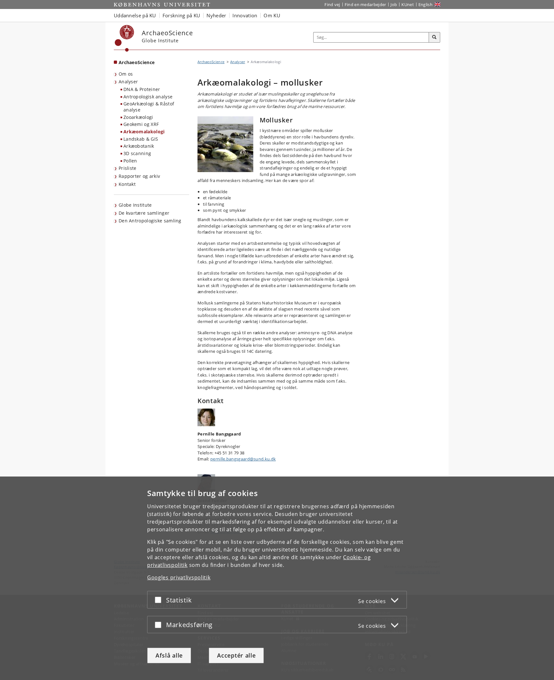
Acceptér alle (236, 655)
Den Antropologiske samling (150, 221)
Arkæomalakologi (144, 132)
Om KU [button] (272, 15)
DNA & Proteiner (141, 89)
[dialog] (277, 578)
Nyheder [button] (216, 15)
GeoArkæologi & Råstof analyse (148, 107)
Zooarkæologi (138, 117)
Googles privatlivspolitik (179, 577)
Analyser (128, 82)
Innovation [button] (244, 15)
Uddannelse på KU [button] (135, 15)
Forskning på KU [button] (181, 15)
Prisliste (128, 168)
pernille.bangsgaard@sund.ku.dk (243, 459)
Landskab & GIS (140, 139)
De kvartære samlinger (144, 213)
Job (393, 4)
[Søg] (434, 37)
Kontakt (127, 184)
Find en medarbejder (365, 4)
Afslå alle (169, 655)
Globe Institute (135, 205)
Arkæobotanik (138, 146)
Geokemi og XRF (141, 124)
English (425, 4)
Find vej (332, 4)
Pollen (130, 161)
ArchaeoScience (137, 62)
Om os (126, 74)
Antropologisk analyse (147, 97)
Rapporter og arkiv (139, 176)
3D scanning (137, 153)
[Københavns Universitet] (124, 38)
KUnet (407, 4)
